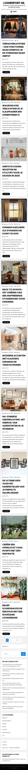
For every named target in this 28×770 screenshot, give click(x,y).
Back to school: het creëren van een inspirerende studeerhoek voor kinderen (13, 295)
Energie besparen (6, 720)
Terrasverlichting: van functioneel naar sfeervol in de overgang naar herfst (13, 50)
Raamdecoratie (6, 732)
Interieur (18, 102)
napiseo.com (7, 761)
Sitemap (4, 745)
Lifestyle (18, 286)
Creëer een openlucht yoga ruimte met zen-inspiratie (12, 549)
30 (17, 640)
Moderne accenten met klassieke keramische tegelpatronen (14, 360)
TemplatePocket (16, 766)
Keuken (18, 163)
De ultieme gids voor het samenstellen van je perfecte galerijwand (13, 486)
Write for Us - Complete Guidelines (11, 747)
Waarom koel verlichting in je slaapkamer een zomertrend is (12, 110)
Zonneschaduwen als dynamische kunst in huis (13, 230)
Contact (4, 742)
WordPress (15, 768)
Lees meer (6, 72)
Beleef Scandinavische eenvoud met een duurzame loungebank (12, 611)
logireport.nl (14, 3)
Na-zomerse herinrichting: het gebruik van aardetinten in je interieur (13, 422)
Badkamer (4, 718)
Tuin (17, 40)
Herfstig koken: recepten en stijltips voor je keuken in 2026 (12, 171)
